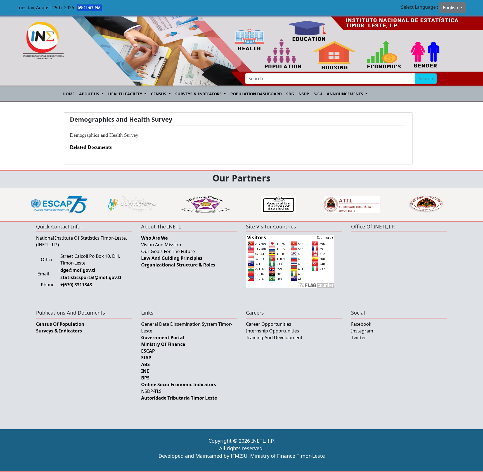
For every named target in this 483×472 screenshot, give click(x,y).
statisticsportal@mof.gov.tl (90, 277)
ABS (145, 364)
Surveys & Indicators (199, 93)
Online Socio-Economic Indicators (178, 384)
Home (69, 93)
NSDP (304, 93)
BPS (145, 378)
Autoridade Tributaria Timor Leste (179, 398)
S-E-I (318, 93)
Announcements (345, 93)
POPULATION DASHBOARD (256, 93)
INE (145, 371)
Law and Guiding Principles (171, 258)
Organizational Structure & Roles (178, 265)
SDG (290, 93)
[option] (59, 204)
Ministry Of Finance (163, 344)
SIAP (146, 358)
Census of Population (60, 324)
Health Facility (125, 93)
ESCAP (148, 351)
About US (89, 93)
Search (426, 78)
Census (159, 93)
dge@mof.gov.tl (77, 270)
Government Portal (162, 337)
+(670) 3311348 (76, 285)
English (451, 7)
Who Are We (154, 238)
